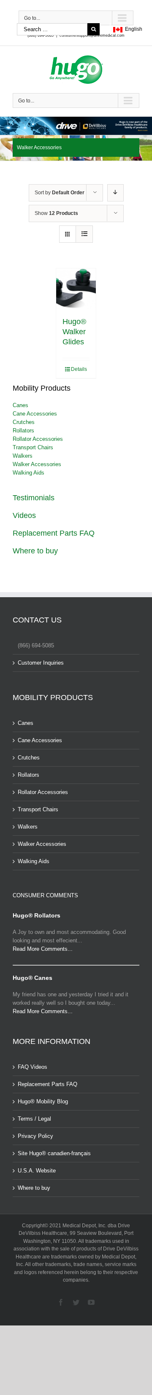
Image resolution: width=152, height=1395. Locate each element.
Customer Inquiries (41, 663)
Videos (24, 515)
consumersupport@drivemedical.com (92, 35)
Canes (20, 405)
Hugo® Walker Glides (74, 331)
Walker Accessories (37, 464)
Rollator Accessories (38, 439)
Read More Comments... (43, 949)
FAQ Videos (32, 1067)
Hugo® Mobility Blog (43, 1101)
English (132, 29)
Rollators (23, 430)
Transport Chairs (33, 447)
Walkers (23, 456)
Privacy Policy (35, 1136)
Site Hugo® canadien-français (54, 1153)
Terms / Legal (34, 1119)
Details (79, 369)
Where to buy (35, 551)
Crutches (24, 422)
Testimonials (33, 498)
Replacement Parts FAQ (54, 533)
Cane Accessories (35, 413)
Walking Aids (28, 472)
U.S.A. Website (37, 1170)
